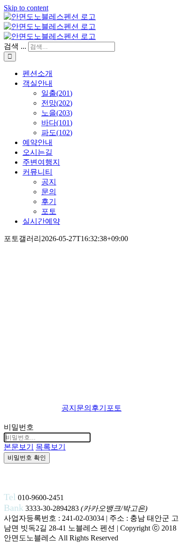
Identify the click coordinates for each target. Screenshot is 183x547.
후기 (99, 408)
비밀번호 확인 (27, 457)
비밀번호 (19, 427)
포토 (114, 408)
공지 (68, 408)
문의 (84, 408)
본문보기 (19, 447)
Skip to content (26, 8)
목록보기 (51, 447)
